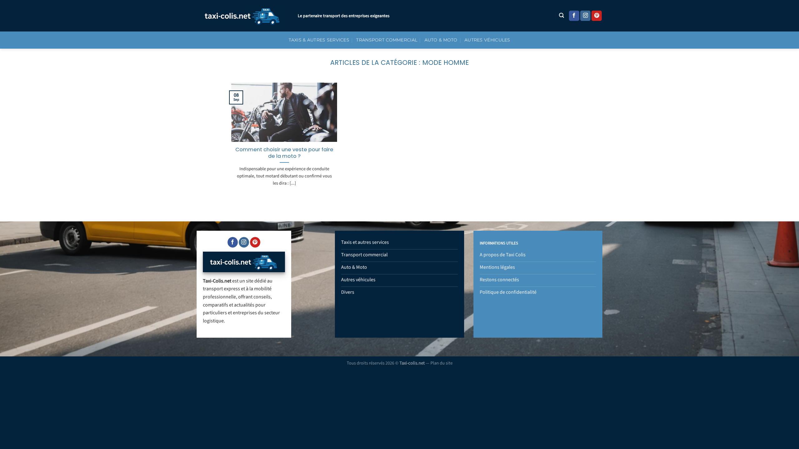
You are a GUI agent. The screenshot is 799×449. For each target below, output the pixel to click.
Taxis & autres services (319, 40)
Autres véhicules (487, 40)
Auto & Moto (441, 40)
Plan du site (441, 363)
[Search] (561, 16)
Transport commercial (386, 40)
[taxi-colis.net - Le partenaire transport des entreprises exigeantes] (242, 16)
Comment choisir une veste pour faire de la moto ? (284, 153)
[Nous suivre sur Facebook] (574, 16)
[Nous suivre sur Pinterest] (596, 16)
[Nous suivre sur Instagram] (585, 16)
